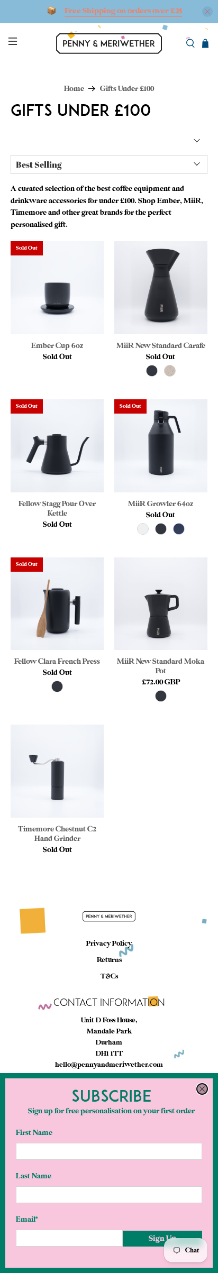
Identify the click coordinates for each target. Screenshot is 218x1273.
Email (27, 1219)
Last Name (33, 1175)
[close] (202, 1089)
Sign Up (162, 1238)
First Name (34, 1132)
